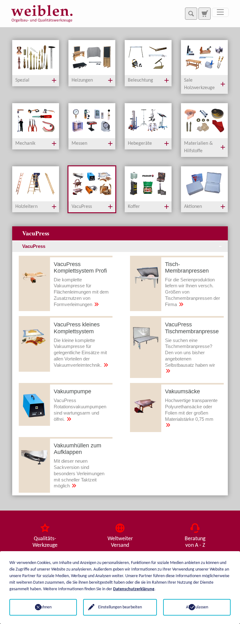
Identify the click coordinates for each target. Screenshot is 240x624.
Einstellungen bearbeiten (120, 607)
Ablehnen (43, 607)
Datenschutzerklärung (133, 589)
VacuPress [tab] (33, 246)
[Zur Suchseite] (204, 13)
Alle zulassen (197, 607)
